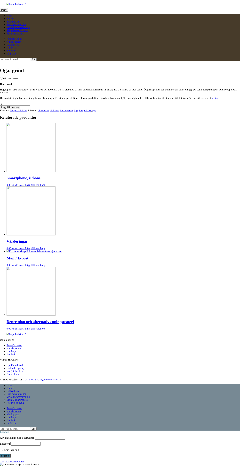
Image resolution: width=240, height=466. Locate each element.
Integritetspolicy (15, 371)
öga (76, 110)
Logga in (11, 53)
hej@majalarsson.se (50, 379)
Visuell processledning (18, 27)
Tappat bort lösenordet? (12, 461)
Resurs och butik (15, 33)
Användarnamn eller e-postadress (17, 437)
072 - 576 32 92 (31, 379)
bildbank (54, 110)
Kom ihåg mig (11, 450)
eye (94, 110)
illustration (43, 110)
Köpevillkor (13, 374)
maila (215, 98)
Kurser (10, 18)
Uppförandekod (15, 365)
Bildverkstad (13, 21)
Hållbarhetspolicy (16, 368)
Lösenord (5, 443)
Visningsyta (13, 44)
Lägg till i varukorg (10, 107)
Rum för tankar (14, 38)
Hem (9, 15)
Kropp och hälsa (18, 110)
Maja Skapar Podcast (17, 30)
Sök (33, 59)
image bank (85, 110)
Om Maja (11, 47)
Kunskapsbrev (14, 41)
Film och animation (16, 24)
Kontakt (11, 50)
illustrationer (66, 110)
